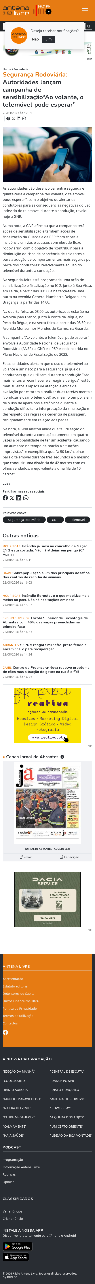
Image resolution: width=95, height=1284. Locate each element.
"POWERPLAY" (60, 1108)
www (27, 857)
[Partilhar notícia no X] (14, 118)
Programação (13, 1160)
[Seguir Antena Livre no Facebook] (5, 1033)
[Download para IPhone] (47, 1257)
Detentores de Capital (19, 993)
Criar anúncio (13, 1218)
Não (35, 39)
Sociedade (21, 69)
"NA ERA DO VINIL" (17, 1108)
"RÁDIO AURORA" (16, 1090)
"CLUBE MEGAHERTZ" (19, 1117)
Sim (49, 39)
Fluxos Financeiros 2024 (20, 1001)
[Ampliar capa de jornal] (47, 803)
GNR (55, 520)
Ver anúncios (12, 1211)
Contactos (10, 1023)
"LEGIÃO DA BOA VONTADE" (71, 1135)
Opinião (9, 1182)
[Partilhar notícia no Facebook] (8, 118)
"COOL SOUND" (14, 1081)
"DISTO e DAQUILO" (65, 1090)
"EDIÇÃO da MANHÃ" (19, 1071)
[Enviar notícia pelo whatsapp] (23, 118)
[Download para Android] (45, 1246)
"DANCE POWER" (62, 1081)
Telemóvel (77, 520)
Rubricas (9, 1174)
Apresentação (13, 979)
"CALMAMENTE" (15, 1126)
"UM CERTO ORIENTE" (66, 1126)
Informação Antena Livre (21, 1167)
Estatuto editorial (15, 986)
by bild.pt (10, 1277)
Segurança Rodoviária (24, 520)
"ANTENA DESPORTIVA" (67, 1099)
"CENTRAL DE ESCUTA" (67, 1071)
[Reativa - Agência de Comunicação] (47, 715)
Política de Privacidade (20, 1008)
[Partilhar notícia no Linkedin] (19, 118)
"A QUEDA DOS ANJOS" (67, 1117)
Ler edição (71, 857)
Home (7, 69)
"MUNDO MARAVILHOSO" (22, 1099)
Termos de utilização (18, 1016)
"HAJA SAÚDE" (13, 1135)
